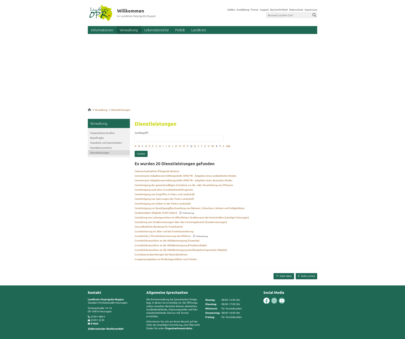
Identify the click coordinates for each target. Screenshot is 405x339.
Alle (228, 145)
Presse (254, 9)
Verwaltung (129, 30)
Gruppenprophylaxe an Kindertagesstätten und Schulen (166, 259)
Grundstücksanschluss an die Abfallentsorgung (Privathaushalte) (171, 245)
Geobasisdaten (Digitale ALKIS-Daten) (156, 212)
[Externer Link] (266, 301)
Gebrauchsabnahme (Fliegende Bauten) (157, 171)
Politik (180, 30)
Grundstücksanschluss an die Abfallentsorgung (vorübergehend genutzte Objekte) (181, 249)
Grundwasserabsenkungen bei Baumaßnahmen (161, 254)
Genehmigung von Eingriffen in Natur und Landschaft (165, 194)
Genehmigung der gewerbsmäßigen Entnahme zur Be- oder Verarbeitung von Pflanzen (184, 184)
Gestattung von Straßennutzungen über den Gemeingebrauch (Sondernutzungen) (181, 221)
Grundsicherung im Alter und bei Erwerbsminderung (164, 231)
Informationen (102, 30)
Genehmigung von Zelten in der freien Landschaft (163, 203)
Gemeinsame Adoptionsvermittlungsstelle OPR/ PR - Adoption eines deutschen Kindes (183, 180)
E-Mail (94, 323)
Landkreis (198, 30)
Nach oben (285, 275)
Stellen (231, 9)
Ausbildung (243, 9)
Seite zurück (307, 275)
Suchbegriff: (141, 132)
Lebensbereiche (156, 30)
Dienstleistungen (120, 109)
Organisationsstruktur (102, 132)
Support (264, 9)
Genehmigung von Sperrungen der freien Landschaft (164, 198)
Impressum (311, 9)
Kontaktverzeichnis (101, 147)
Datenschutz (296, 9)
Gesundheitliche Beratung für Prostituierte (159, 226)
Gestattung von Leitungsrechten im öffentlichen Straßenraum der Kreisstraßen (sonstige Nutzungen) (192, 217)
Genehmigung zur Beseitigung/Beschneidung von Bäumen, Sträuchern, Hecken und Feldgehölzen (190, 208)
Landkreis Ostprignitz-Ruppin (106, 299)
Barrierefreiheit (279, 9)
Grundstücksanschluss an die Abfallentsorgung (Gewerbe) (167, 240)
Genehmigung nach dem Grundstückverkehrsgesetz (164, 189)
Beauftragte (97, 137)
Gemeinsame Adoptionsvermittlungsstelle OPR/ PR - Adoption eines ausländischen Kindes (185, 175)
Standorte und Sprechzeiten (106, 142)
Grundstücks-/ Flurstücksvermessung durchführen (163, 235)
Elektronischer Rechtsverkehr (106, 328)
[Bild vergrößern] (270, 301)
